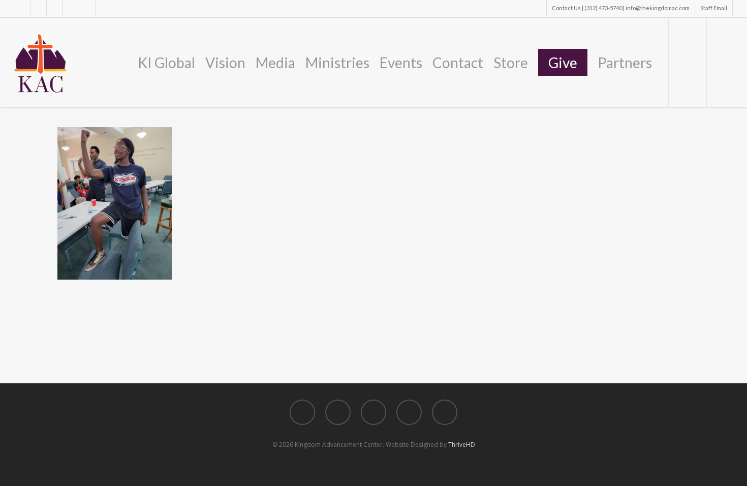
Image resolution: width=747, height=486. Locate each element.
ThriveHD (461, 444)
